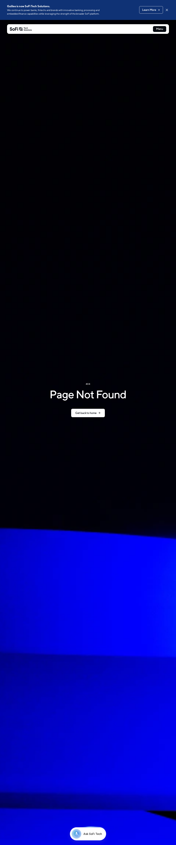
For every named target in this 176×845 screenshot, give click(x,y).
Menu (159, 29)
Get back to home (86, 413)
